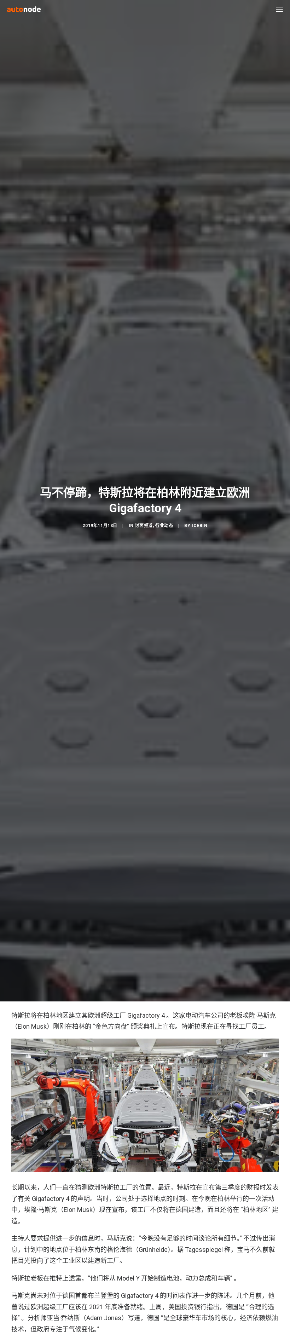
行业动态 (164, 525)
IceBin (200, 525)
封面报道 (143, 525)
